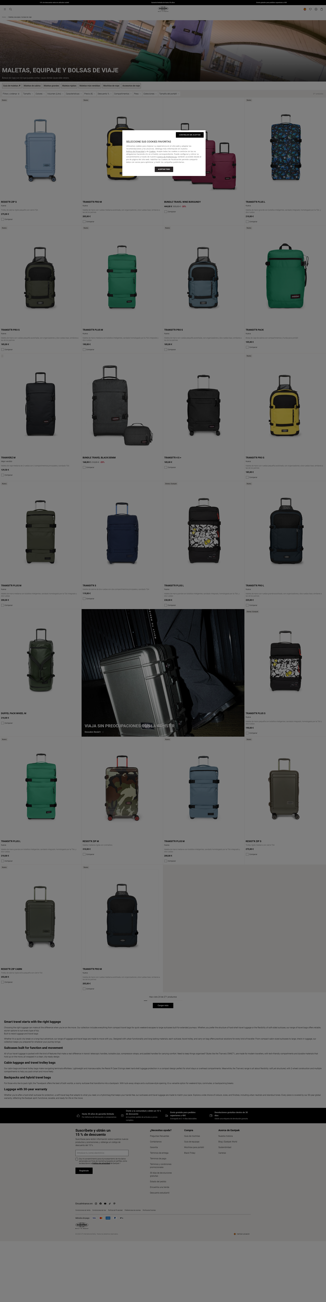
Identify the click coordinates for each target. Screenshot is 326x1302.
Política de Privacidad (135, 151)
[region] (164, 153)
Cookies (152, 151)
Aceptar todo (164, 169)
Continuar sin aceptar (190, 135)
